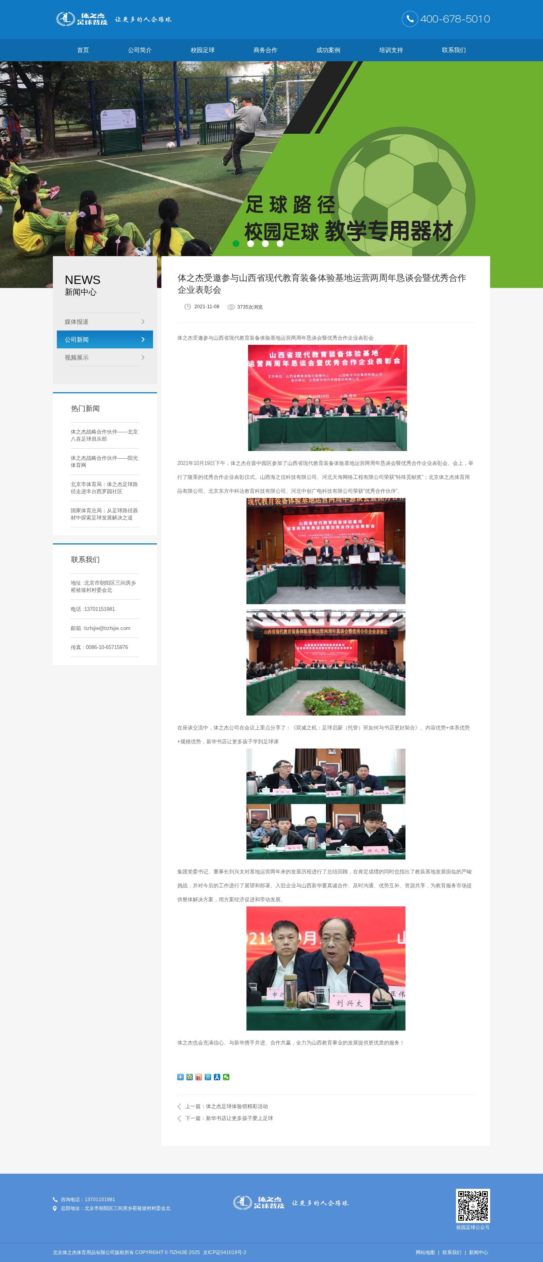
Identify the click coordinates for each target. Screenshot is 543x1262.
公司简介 (140, 50)
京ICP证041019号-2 (224, 1252)
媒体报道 (77, 321)
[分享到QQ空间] (189, 1077)
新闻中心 (478, 1252)
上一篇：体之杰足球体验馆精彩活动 (226, 1106)
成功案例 (328, 50)
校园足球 (203, 50)
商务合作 (265, 50)
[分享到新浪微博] (199, 1077)
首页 (83, 50)
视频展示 (77, 357)
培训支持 (391, 50)
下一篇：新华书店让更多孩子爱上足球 (229, 1118)
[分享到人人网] (217, 1077)
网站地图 (425, 1252)
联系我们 (454, 50)
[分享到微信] (226, 1077)
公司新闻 (77, 339)
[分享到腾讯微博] (208, 1077)
